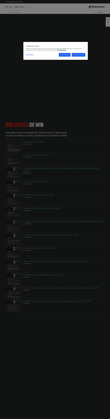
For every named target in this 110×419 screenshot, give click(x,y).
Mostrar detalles (29, 54)
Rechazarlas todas (64, 54)
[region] (55, 51)
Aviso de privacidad (62, 50)
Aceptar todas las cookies (78, 54)
